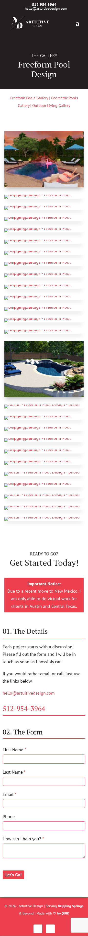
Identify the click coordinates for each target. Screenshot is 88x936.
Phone (9, 816)
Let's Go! (13, 875)
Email (9, 794)
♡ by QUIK (61, 913)
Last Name (14, 772)
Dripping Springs (70, 906)
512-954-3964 (24, 708)
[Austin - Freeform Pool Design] (42, 404)
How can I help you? (23, 839)
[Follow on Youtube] (50, 929)
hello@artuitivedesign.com (29, 693)
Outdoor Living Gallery (51, 105)
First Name (14, 750)
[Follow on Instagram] (37, 929)
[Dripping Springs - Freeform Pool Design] (44, 186)
